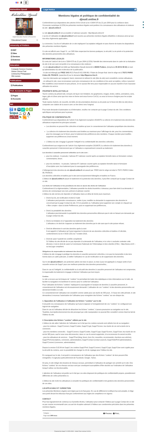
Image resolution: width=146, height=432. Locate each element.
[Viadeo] (24, 113)
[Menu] (26, 2)
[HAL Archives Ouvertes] (15, 109)
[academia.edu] (29, 113)
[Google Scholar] (11, 109)
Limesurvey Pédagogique (21, 74)
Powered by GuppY (60, 431)
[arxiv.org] (14, 117)
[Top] (143, 22)
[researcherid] (25, 117)
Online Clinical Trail (18, 71)
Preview (108, 413)
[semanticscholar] (29, 117)
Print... (117, 413)
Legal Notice (49, 10)
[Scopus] (14, 113)
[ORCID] (27, 109)
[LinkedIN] (19, 109)
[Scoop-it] (31, 109)
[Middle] (143, 24)
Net (24, 104)
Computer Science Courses (21, 69)
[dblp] (20, 117)
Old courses (15, 76)
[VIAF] (20, 113)
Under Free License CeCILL (83, 431)
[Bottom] (143, 27)
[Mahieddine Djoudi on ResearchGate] (23, 109)
